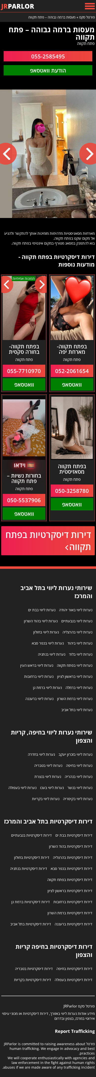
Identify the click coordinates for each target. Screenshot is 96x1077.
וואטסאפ (72, 384)
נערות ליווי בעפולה (22, 787)
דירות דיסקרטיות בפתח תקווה (48, 541)
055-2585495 (48, 56)
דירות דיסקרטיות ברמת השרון (70, 912)
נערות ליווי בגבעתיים (76, 620)
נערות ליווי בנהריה (78, 776)
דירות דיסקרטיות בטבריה (34, 968)
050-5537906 (24, 500)
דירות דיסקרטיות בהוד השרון (70, 846)
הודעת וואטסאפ (48, 70)
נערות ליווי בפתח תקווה (74, 665)
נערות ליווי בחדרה (41, 754)
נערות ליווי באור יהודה (75, 609)
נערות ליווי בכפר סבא (48, 643)
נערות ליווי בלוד (80, 654)
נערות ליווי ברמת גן (47, 687)
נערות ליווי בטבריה (48, 765)
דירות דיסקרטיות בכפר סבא (71, 868)
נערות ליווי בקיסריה (77, 798)
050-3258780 (72, 490)
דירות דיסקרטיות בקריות (32, 979)
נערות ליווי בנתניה (51, 654)
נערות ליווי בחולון (46, 631)
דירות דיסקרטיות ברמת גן (30, 901)
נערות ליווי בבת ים (41, 609)
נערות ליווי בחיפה (79, 765)
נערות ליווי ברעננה (39, 698)
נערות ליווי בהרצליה (77, 631)
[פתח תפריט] (90, 6)
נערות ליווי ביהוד (79, 643)
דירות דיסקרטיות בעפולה (73, 979)
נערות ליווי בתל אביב (76, 709)
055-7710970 (24, 371)
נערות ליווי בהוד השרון (41, 620)
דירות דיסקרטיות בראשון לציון (70, 890)
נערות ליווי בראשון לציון (74, 676)
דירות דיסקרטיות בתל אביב (30, 923)
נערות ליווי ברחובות (38, 676)
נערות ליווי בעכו (52, 787)
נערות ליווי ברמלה (78, 687)
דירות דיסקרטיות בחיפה (74, 968)
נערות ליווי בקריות (45, 798)
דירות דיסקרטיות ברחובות (72, 901)
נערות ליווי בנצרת (47, 776)
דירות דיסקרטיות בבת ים (73, 835)
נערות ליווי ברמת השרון (74, 698)
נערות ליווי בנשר (79, 787)
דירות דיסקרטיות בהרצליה (72, 857)
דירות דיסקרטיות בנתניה (28, 868)
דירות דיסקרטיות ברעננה (73, 923)
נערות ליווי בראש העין (36, 665)
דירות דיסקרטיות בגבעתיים (31, 835)
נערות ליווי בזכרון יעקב (75, 754)
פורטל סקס (87, 17)
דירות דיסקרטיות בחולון (31, 857)
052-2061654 (72, 371)
